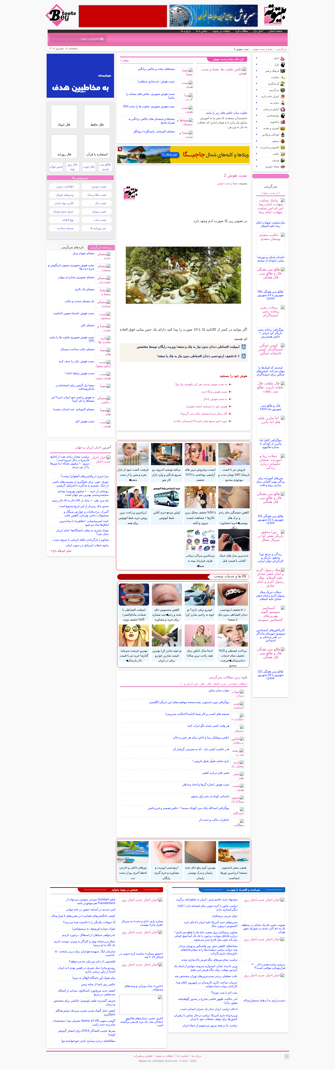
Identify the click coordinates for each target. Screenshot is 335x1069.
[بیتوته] (61, 25)
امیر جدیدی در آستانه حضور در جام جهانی (90, 909)
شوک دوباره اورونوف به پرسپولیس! (93, 928)
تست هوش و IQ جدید (214, 391)
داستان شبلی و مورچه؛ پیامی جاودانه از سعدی (270, 258)
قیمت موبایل (99, 211)
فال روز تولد (72, 167)
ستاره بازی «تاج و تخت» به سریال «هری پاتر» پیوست (142, 923)
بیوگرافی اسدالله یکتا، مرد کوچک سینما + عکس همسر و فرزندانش (188, 808)
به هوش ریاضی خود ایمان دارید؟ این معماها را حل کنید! (72, 399)
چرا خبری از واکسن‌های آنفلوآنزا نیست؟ (85, 476)
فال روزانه (64, 154)
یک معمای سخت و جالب (79, 301)
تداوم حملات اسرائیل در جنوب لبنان (87, 545)
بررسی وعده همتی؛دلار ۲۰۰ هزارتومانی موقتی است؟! (268, 966)
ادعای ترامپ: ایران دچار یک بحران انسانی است (208, 1009)
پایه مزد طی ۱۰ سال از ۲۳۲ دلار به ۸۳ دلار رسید (80, 500)
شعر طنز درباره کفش (215, 772)
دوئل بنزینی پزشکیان (224, 916)
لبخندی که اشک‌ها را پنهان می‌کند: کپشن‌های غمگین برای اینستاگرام (270, 371)
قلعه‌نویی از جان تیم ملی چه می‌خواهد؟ (92, 961)
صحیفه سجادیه (65, 228)
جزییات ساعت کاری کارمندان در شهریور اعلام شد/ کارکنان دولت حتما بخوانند (206, 984)
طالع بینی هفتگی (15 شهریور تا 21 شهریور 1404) (270, 519)
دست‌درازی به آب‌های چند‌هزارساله (264, 1000)
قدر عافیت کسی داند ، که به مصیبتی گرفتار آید (201, 749)
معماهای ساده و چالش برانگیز (156, 69)
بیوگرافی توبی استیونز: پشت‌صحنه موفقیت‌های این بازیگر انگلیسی (189, 702)
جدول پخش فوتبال (63, 211)
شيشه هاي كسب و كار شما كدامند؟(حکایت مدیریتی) (197, 714)
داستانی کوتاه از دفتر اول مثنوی (210, 796)
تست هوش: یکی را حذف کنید (76, 361)
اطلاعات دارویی (65, 186)
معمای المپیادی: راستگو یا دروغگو (154, 131)
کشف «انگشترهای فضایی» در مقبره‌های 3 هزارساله (83, 916)
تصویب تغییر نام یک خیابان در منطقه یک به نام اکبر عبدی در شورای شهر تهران (263, 928)
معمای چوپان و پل (83, 253)
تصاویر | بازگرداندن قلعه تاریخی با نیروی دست (81, 539)
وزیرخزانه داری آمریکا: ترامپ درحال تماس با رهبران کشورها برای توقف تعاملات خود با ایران (205, 1017)
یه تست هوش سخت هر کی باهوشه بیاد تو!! (201, 384)
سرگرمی (281, 49)
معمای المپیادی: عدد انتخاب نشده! (73, 409)
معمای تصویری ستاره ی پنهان (76, 277)
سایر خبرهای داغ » (61, 550)
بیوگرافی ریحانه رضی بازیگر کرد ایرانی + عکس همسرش (271, 333)
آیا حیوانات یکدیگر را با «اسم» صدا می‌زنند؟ (89, 922)
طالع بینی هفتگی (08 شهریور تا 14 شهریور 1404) (270, 295)
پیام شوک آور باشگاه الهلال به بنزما (94, 978)
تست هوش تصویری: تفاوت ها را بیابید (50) (149, 106)
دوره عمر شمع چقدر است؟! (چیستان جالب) (200, 421)
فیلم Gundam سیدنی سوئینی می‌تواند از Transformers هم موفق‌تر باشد (90, 901)
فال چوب (88, 166)
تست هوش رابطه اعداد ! (79, 373)
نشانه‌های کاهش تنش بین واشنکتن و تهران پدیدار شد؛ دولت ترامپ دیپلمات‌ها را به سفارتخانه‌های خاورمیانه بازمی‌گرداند (208, 949)
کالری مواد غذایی (64, 203)
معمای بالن (87, 325)
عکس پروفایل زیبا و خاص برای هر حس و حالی (201, 737)
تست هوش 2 (235, 175)
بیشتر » (124, 60)
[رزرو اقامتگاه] (183, 154)
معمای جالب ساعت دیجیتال (77, 349)
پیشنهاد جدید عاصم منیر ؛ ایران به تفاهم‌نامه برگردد (206, 899)
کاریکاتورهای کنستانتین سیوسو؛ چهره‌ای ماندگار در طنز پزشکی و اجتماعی (270, 635)
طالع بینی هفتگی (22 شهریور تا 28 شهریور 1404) (270, 675)
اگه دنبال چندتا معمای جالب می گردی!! (203, 413)
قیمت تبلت (100, 219)
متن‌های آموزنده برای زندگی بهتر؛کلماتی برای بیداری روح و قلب (270, 481)
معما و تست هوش (262, 49)
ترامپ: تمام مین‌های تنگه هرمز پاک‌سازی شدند (209, 959)
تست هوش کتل (84, 421)
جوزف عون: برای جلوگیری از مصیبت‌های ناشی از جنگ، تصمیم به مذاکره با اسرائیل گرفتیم (80, 483)
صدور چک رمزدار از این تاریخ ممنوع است (84, 506)
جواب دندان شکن (218, 690)
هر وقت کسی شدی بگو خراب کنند (208, 725)
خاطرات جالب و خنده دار (214, 819)
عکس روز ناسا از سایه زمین (98, 984)
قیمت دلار (100, 203)
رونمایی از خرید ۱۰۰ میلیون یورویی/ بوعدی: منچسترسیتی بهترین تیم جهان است (83, 493)
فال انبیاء (64, 124)
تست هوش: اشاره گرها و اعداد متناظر (205, 784)
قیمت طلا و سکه (96, 194)
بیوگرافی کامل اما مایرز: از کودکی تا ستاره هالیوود (271, 443)
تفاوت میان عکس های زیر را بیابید (226, 112)
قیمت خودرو (99, 186)
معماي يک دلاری (84, 289)
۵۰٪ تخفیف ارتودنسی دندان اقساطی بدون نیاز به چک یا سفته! (198, 356)
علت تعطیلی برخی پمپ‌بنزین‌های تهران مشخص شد (206, 976)
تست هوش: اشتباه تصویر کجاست (73, 313)
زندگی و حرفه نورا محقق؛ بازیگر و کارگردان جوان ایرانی (270, 557)
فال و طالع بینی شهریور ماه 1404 (270, 407)
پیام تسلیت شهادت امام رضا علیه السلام (270, 224)
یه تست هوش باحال (215, 399)
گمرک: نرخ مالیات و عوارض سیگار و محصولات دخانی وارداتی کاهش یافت (86, 513)
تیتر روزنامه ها (98, 228)
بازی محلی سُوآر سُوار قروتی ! (211, 761)
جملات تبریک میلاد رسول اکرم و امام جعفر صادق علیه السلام (270, 595)
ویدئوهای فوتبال (65, 194)
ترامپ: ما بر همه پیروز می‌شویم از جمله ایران (209, 1025)
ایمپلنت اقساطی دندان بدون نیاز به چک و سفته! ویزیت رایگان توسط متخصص (188, 346)
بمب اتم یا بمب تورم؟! (224, 992)
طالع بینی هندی (105, 167)
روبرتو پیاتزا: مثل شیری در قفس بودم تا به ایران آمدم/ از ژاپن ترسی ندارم (86, 969)
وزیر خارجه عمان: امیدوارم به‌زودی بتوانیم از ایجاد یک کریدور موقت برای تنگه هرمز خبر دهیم (205, 967)
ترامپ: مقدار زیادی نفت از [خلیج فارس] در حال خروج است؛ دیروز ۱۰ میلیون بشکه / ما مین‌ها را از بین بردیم (69, 462)
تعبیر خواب (56, 166)
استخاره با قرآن (97, 154)
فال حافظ (96, 124)
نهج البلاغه (68, 219)
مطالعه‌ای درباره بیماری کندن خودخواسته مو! (88, 1041)
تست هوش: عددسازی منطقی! (156, 81)
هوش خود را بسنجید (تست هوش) (206, 406)
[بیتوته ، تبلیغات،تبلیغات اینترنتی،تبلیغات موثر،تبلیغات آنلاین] (123, 16)
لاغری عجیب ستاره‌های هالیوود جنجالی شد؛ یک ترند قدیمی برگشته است (141, 1022)
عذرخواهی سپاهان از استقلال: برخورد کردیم (88, 935)
